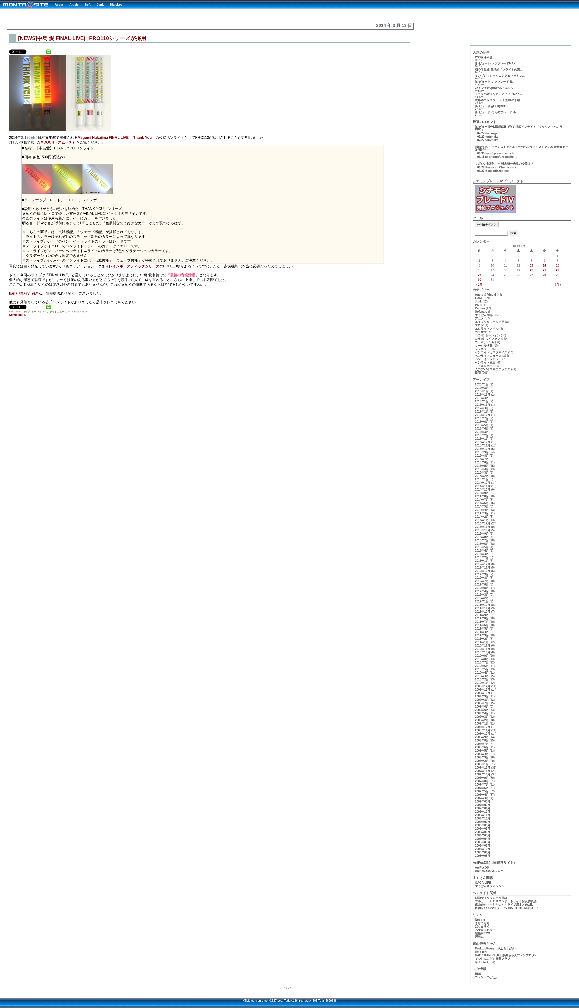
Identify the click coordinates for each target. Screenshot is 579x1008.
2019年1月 (482, 391)
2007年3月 (482, 798)
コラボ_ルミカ (484, 342)
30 (479, 279)
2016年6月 (482, 421)
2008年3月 (482, 757)
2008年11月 (482, 730)
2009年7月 (482, 703)
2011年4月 (482, 632)
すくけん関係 (484, 315)
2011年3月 (482, 635)
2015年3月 (482, 472)
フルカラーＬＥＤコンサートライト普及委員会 (506, 901)
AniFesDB (482, 867)
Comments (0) (18, 314)
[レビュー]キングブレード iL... (495, 81)
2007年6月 (482, 788)
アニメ (479, 318)
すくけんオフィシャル (489, 886)
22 (557, 270)
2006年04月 (482, 838)
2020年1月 (482, 384)
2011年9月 (482, 615)
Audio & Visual (485, 294)
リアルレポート (485, 366)
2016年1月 (482, 438)
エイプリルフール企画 (489, 321)
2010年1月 (482, 683)
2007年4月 (482, 794)
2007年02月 (482, 805)
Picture (480, 308)
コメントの (486, 977)
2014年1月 (482, 520)
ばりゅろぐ (482, 926)
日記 (478, 372)
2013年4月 (482, 550)
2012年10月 (482, 571)
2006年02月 (482, 845)
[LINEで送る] (48, 51)
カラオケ (481, 332)
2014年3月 (482, 513)
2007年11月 (482, 771)
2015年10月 (482, 449)
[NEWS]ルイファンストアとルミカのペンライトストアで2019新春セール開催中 (521, 148)
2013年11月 (482, 527)
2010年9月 (482, 655)
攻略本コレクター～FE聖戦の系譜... (499, 100)
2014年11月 (482, 486)
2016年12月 (482, 415)
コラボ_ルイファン (487, 338)
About (59, 4)
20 (531, 270)
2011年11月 (482, 608)
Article (73, 4)
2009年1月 (482, 723)
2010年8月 (482, 659)
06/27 (480, 167)
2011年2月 (482, 638)
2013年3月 (482, 554)
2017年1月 (482, 411)
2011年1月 (482, 642)
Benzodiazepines (497, 170)
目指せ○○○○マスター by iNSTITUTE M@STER (506, 908)
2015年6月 (482, 462)
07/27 (480, 133)
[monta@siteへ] (26, 4)
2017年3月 (482, 408)
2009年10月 (482, 693)
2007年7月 (482, 784)
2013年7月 (482, 540)
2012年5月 (482, 588)
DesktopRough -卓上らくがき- (495, 948)
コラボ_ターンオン (33, 311)
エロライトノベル (486, 328)
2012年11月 (482, 567)
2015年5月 (482, 465)
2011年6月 (482, 625)
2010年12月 (482, 645)
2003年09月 (482, 852)
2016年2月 (482, 435)
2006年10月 (482, 818)
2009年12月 (482, 686)
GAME (479, 298)
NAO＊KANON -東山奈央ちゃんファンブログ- (505, 955)
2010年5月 (482, 669)
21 (544, 270)
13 (531, 265)
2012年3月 (482, 594)
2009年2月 (482, 720)
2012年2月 (482, 598)
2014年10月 (482, 489)
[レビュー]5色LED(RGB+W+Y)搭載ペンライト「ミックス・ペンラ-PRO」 (519, 128)
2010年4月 (482, 672)
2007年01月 (482, 808)
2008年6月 (482, 747)
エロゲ (479, 325)
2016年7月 (482, 418)
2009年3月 (482, 716)
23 (479, 275)
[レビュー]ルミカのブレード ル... (497, 112)
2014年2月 (482, 516)
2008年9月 (482, 737)
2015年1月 (482, 479)
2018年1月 (482, 401)
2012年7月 (482, 581)
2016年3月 (482, 432)
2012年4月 (482, 591)
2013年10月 (482, 530)
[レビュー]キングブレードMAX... (496, 63)
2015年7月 (482, 459)
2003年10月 (482, 849)
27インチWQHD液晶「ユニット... (497, 88)
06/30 (480, 153)
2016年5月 (482, 425)
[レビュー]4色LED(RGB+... (493, 106)
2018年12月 (482, 394)
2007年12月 (482, 767)
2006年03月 (482, 842)
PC (477, 305)
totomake (491, 140)
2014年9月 (482, 493)
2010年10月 (482, 652)
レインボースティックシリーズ (134, 266)
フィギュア (482, 349)
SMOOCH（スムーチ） (57, 142)
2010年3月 (482, 676)
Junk (100, 4)
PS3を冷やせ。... (486, 57)
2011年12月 (482, 605)
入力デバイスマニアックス (492, 369)
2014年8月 (482, 496)
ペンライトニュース (56, 311)
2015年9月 (482, 452)
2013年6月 (482, 543)
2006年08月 (482, 825)
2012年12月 (482, 564)
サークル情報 (484, 345)
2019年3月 (482, 388)
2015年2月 (482, 476)
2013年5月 (482, 547)
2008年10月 (482, 733)
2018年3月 (482, 398)
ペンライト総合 (485, 362)
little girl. (481, 952)
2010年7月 (482, 662)
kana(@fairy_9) (22, 293)
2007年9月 (482, 777)
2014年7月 (482, 499)
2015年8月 (482, 455)
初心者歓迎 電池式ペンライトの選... (499, 69)
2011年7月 (482, 621)
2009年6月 (482, 706)
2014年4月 (482, 510)
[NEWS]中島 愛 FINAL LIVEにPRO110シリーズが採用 (82, 38)
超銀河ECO (482, 933)
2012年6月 (482, 584)
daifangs (491, 133)
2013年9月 (482, 533)
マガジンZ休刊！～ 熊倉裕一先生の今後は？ (504, 163)
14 (544, 265)
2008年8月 (482, 740)
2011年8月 (482, 618)
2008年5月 (482, 750)
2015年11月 (482, 445)
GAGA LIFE (483, 882)
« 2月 (478, 284)
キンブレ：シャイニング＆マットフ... (500, 75)
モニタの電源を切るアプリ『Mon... (498, 94)
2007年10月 (482, 774)
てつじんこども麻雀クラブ (492, 958)
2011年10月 (482, 611)
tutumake (491, 136)
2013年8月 (482, 537)
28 (544, 275)
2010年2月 (482, 679)
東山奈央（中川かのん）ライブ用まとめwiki (504, 904)
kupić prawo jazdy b (499, 153)
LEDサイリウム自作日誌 (491, 897)
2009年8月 (482, 699)
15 (557, 265)
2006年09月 (482, 822)
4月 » (558, 284)
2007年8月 (482, 781)
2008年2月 (482, 760)
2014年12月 (482, 482)
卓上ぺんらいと (485, 962)
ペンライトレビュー (488, 359)
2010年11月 (482, 649)
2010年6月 (482, 666)
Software (481, 311)
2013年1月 (482, 560)
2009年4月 (482, 713)
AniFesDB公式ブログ (489, 871)
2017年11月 (482, 404)
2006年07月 (482, 828)
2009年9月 (482, 696)
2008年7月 (482, 744)
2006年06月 (482, 832)
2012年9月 (482, 574)
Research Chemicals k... (502, 167)
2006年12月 (482, 811)
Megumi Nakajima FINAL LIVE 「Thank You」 (116, 137)
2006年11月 (482, 815)
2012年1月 (482, 601)
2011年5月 (482, 628)
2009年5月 (482, 710)
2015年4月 (482, 469)
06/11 (480, 156)
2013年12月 (482, 523)
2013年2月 (482, 557)
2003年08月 (482, 855)
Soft (87, 4)
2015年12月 (482, 442)
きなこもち (482, 923)
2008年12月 (482, 727)
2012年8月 (482, 577)
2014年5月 (482, 506)
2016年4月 (482, 428)
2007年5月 (482, 791)
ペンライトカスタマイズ (491, 352)
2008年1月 (482, 764)
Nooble (480, 919)
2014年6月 (482, 503)
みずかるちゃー (485, 930)
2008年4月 (482, 754)
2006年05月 (482, 835)
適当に (479, 936)
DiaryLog (116, 4)
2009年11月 (482, 689)
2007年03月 (482, 801)
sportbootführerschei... (501, 156)
